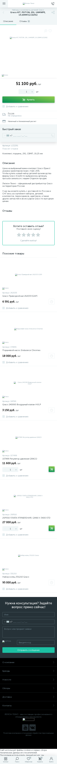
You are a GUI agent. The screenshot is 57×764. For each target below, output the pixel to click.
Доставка (7, 697)
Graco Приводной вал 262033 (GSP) (19, 296)
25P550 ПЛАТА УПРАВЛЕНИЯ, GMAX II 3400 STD (26, 518)
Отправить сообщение (28, 650)
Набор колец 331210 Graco (15, 577)
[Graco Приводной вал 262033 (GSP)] (28, 275)
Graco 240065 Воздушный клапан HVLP (21, 404)
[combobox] (7, 135)
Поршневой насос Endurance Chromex (21, 350)
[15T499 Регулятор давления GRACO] (28, 437)
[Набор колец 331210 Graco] (28, 555)
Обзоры (6, 688)
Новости (6, 679)
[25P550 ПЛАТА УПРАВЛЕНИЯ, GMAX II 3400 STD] (28, 496)
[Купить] (52, 469)
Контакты (7, 705)
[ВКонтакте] (32, 727)
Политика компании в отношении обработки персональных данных (28, 734)
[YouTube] (25, 727)
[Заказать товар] (52, 301)
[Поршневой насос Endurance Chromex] (28, 329)
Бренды (6, 671)
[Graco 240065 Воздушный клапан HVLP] (28, 383)
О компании (8, 662)
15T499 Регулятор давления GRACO (19, 458)
